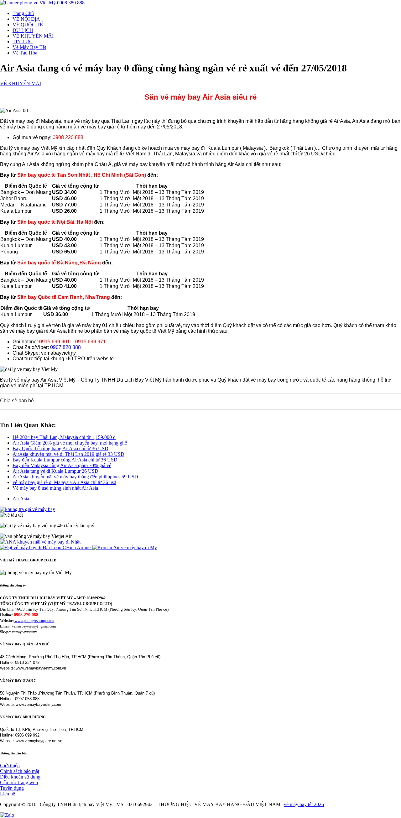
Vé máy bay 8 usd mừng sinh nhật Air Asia (55, 488)
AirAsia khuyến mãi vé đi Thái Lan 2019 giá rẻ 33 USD (68, 454)
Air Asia (21, 498)
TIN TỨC (23, 41)
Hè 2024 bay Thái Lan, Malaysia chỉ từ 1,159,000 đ (64, 437)
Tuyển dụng (12, 788)
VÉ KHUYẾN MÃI (33, 36)
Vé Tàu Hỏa (25, 52)
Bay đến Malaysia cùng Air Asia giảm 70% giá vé (62, 465)
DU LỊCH (23, 30)
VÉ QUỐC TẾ (28, 24)
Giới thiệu (10, 765)
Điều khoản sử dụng (20, 776)
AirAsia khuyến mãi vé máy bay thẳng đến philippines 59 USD (75, 476)
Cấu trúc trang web (19, 782)
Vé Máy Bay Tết (29, 47)
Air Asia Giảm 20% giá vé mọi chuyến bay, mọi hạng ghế (70, 442)
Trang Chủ (23, 13)
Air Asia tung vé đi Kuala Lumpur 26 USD (55, 471)
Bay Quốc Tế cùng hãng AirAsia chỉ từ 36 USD (60, 448)
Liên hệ (7, 793)
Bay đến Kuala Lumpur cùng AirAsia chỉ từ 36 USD (65, 459)
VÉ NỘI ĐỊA (26, 19)
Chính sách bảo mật (19, 771)
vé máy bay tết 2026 (304, 804)
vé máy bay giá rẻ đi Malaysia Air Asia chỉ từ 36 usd (64, 482)
